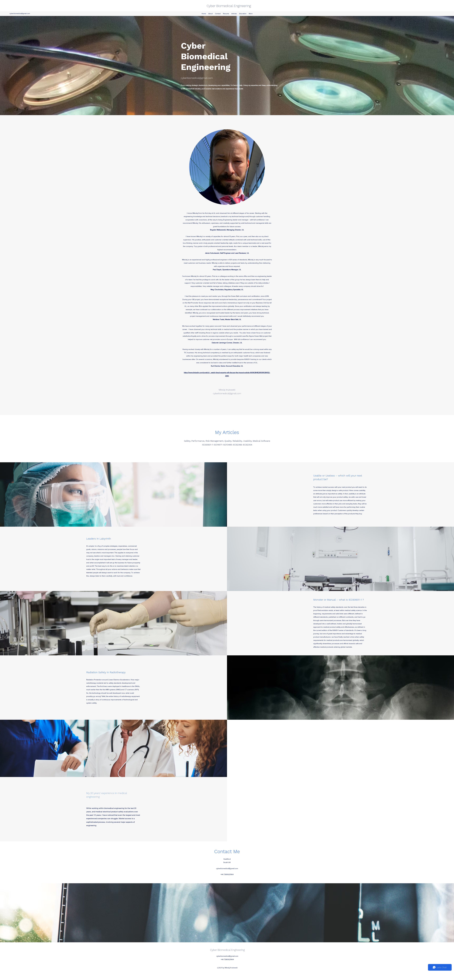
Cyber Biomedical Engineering (229, 6)
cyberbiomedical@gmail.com (19, 13)
